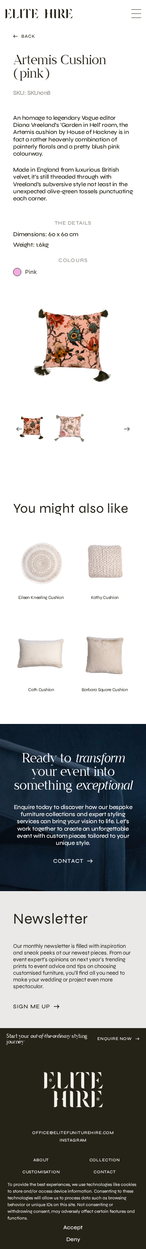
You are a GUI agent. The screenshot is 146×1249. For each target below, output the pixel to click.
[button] (32, 427)
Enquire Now (114, 1039)
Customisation (41, 1172)
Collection (104, 1160)
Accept (73, 1227)
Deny (73, 1239)
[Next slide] (127, 429)
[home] (73, 1089)
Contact (68, 861)
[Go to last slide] (19, 429)
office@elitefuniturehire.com (73, 1132)
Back (28, 36)
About (41, 1160)
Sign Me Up (31, 1006)
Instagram (73, 1140)
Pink (31, 271)
